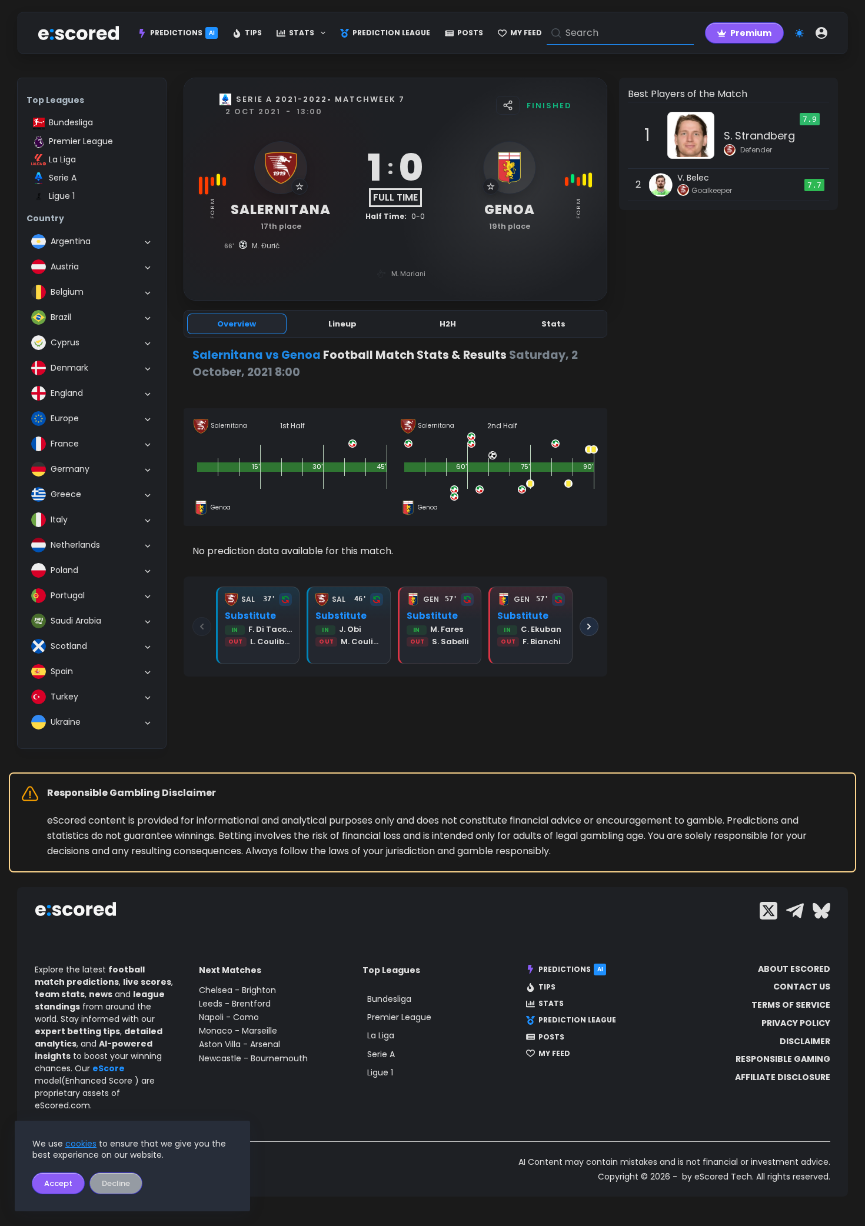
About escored (794, 969)
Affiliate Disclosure (782, 1077)
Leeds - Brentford (235, 1004)
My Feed (526, 33)
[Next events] (589, 626)
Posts (470, 33)
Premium (750, 33)
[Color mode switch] (799, 33)
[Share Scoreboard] (508, 105)
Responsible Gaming (783, 1059)
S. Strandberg (759, 135)
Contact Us (801, 986)
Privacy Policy (795, 1023)
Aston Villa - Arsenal (239, 1044)
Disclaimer (805, 1041)
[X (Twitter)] (768, 911)
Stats (301, 33)
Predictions (182, 33)
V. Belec (693, 178)
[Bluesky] (821, 911)
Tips (253, 33)
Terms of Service (790, 1005)
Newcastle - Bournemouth (253, 1058)
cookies (81, 1144)
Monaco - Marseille (238, 1031)
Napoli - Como (229, 1017)
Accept (58, 1183)
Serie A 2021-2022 (281, 99)
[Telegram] (795, 911)
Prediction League (391, 33)
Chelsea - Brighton (237, 990)
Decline (116, 1183)
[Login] (821, 33)
